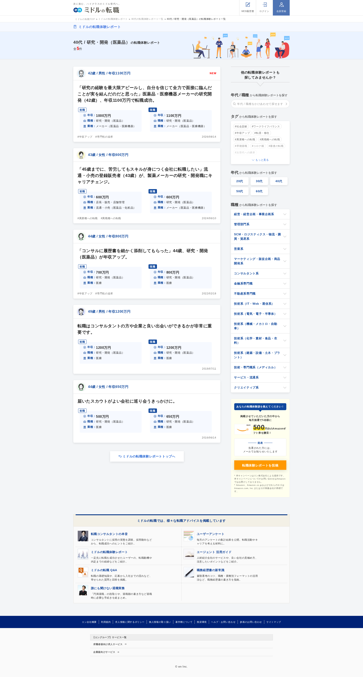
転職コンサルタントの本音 (109, 534)
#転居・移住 (261, 133)
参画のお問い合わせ (251, 622)
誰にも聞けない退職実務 (108, 588)
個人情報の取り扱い (160, 622)
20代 (239, 181)
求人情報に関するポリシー (130, 622)
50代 (239, 191)
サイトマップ (273, 622)
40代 (278, 181)
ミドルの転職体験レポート (100, 27)
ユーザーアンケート (211, 534)
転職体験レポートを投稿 (260, 465)
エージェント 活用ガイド (214, 552)
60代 (259, 191)
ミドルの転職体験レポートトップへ (149, 456)
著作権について (183, 622)
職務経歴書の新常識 (211, 570)
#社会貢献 (241, 126)
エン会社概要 (89, 622)
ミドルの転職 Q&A (104, 570)
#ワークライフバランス (266, 126)
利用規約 (106, 622)
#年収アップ (242, 133)
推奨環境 (202, 622)
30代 (259, 181)
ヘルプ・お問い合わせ (223, 622)
